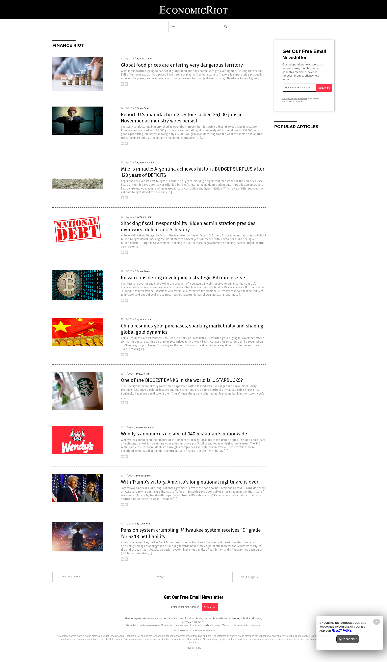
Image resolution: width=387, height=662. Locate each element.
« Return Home (69, 577)
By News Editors (145, 58)
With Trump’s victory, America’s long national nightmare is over (189, 482)
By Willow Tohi (144, 217)
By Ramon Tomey (145, 162)
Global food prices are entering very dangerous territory (182, 65)
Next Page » (249, 577)
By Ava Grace (143, 108)
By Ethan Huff (143, 523)
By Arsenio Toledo (145, 427)
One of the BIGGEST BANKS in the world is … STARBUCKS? (182, 380)
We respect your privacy (173, 625)
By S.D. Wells (142, 374)
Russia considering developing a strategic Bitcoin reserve (183, 278)
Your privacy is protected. (294, 98)
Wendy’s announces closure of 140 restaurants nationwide (184, 434)
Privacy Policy (193, 647)
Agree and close (348, 639)
